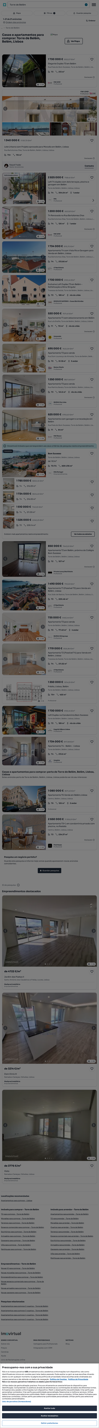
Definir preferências (49, 1423)
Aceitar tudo (49, 1408)
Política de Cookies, (59, 1379)
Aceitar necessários (49, 1416)
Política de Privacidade (78, 1379)
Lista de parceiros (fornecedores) (16, 1401)
